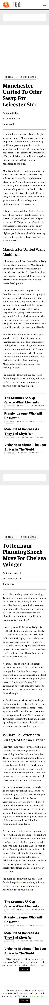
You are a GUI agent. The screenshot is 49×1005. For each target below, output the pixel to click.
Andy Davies (22, 406)
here (19, 378)
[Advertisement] (24, 17)
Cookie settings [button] (37, 996)
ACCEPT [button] (24, 1000)
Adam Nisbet (12, 113)
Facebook (11, 382)
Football (10, 76)
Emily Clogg (22, 453)
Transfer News (27, 76)
